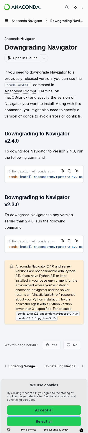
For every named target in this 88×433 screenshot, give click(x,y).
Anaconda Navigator (20, 39)
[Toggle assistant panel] (75, 7)
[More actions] (82, 7)
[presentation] (44, 174)
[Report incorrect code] (62, 171)
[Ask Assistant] (77, 171)
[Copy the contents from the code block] (69, 171)
